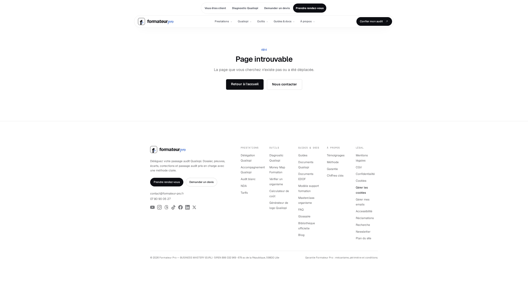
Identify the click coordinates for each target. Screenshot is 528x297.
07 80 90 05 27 (160, 199)
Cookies (361, 181)
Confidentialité (365, 174)
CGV (359, 167)
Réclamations (365, 218)
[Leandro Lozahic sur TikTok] (173, 207)
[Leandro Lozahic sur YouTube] (152, 207)
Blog (301, 235)
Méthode (333, 162)
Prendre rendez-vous (167, 182)
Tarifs (244, 192)
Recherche (363, 225)
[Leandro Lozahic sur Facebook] (180, 207)
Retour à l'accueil (245, 84)
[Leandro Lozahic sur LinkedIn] (187, 207)
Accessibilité (364, 211)
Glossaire (304, 216)
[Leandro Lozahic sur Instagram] (159, 207)
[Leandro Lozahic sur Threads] (166, 207)
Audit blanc (248, 179)
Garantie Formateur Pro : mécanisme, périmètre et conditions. (341, 257)
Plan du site (363, 238)
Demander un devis (201, 182)
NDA (244, 186)
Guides (302, 155)
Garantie (332, 169)
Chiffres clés (335, 175)
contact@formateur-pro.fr (167, 193)
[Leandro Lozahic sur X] (194, 207)
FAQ (301, 209)
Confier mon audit (371, 21)
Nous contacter (284, 84)
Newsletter (363, 231)
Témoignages (335, 155)
